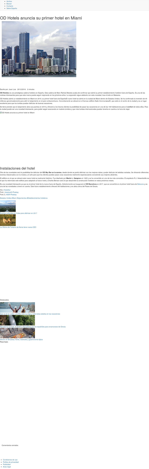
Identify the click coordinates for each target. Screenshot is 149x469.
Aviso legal (7, 467)
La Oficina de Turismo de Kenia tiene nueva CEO (18, 227)
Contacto (10, 6)
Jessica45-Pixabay (12, 192)
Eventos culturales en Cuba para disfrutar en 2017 (18, 213)
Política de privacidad (11, 462)
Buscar (9, 3)
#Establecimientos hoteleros (37, 198)
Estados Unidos (6, 198)
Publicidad (6, 464)
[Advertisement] (57, 82)
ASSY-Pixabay (11, 194)
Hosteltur (7, 190)
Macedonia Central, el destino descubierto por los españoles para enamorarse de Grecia (33, 326)
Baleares (140, 184)
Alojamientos (21, 198)
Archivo (9, 1)
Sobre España (12, 8)
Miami (14, 198)
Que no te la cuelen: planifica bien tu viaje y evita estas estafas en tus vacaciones (30, 314)
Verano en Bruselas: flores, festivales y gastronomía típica (21, 339)
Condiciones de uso (10, 460)
